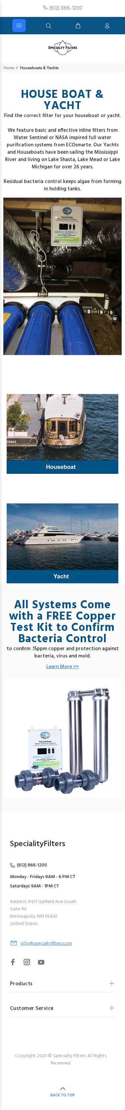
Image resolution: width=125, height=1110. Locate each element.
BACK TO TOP (62, 1095)
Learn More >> (62, 666)
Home (8, 68)
